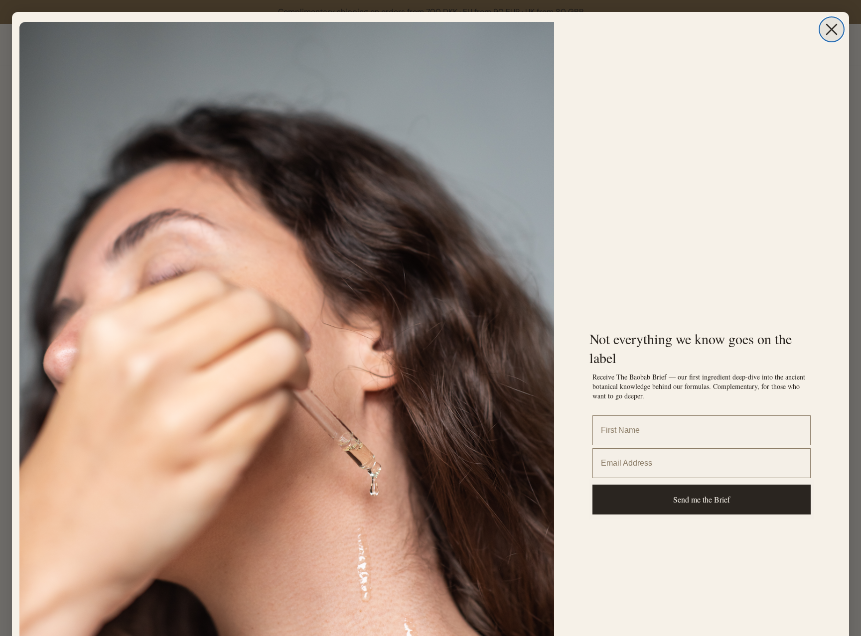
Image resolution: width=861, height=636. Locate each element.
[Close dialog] (831, 29)
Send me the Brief (701, 499)
